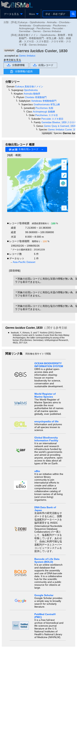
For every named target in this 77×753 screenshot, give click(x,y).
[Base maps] (63, 183)
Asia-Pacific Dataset (24, 262)
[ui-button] (73, 14)
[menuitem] (12, 14)
